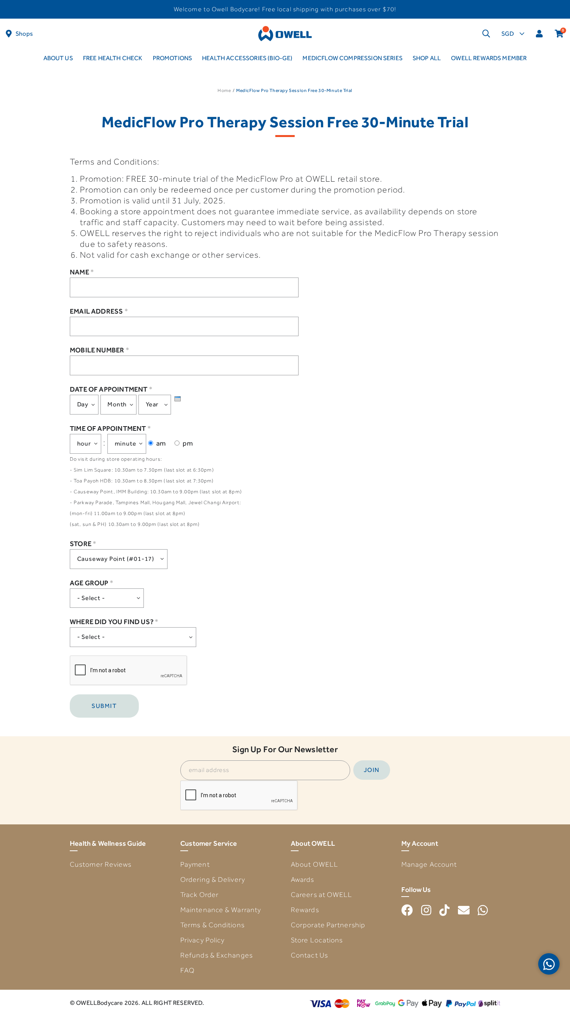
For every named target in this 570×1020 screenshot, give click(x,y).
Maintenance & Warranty (220, 910)
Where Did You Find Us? (114, 622)
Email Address (99, 311)
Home (224, 90)
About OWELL (314, 864)
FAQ (187, 970)
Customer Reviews (101, 864)
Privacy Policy (202, 940)
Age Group (91, 583)
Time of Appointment (110, 428)
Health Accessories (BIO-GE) (247, 58)
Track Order (199, 895)
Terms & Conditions (212, 925)
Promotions (172, 58)
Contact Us (309, 955)
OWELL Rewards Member (489, 58)
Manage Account (429, 864)
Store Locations (317, 940)
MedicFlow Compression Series (352, 58)
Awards (302, 879)
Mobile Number (99, 350)
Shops (24, 33)
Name (82, 272)
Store (83, 543)
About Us (58, 58)
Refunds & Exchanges (216, 955)
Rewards (305, 910)
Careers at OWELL (321, 895)
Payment (195, 864)
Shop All (427, 58)
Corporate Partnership (328, 925)
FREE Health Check (113, 58)
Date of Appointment (111, 389)
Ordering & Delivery (212, 879)
